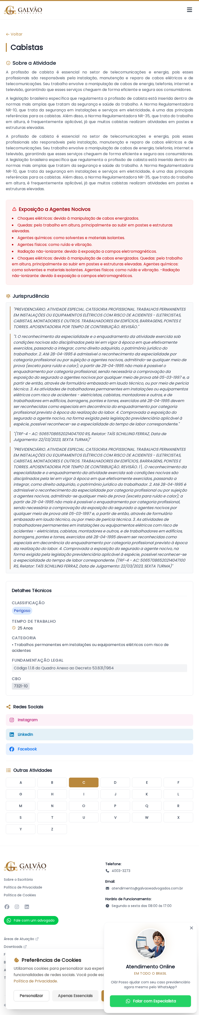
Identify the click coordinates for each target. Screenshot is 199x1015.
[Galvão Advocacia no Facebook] (7, 906)
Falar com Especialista (154, 1001)
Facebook (27, 749)
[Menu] (189, 10)
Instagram (28, 720)
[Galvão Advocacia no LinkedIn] (27, 906)
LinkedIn (25, 734)
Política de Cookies (20, 895)
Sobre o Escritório (18, 879)
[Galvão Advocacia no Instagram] (17, 906)
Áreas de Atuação (19, 938)
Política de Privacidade (23, 887)
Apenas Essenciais (75, 995)
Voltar (17, 34)
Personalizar (31, 995)
